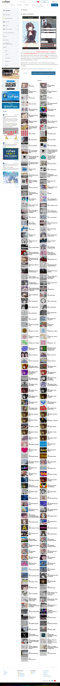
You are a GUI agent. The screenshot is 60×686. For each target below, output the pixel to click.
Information (6, 672)
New (20, 672)
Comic (33, 673)
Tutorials (5, 673)
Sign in (44, 1)
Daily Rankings (21, 673)
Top (4, 670)
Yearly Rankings (21, 676)
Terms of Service (46, 670)
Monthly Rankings (22, 674)
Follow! (10, 105)
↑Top (53, 667)
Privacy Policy (46, 672)
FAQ (4, 674)
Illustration (34, 672)
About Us (45, 673)
